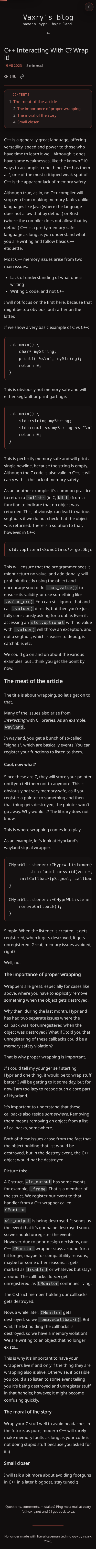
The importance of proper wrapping (49, 108)
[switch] (89, 7)
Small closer (28, 121)
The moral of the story (37, 115)
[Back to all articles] (48, 33)
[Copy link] (22, 76)
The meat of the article (35, 101)
